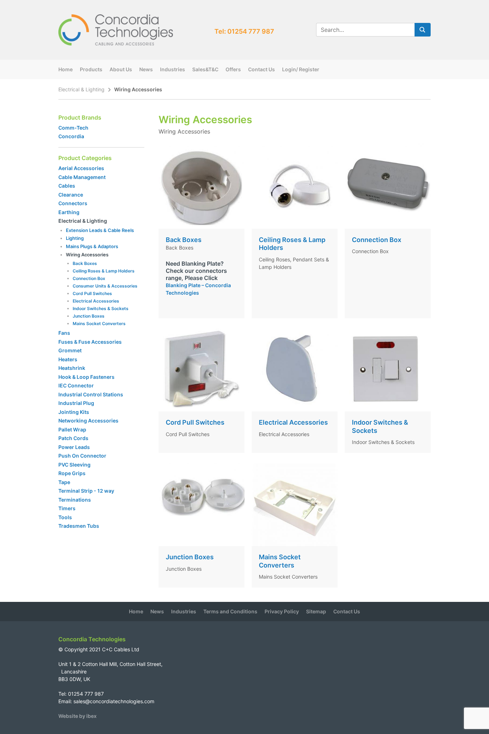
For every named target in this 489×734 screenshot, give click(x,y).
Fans (64, 333)
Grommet (70, 350)
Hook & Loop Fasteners (86, 377)
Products (91, 69)
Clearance (70, 195)
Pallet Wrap (72, 429)
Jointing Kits (73, 412)
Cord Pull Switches (92, 293)
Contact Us (261, 69)
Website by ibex (77, 716)
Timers (67, 508)
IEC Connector (76, 385)
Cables (66, 186)
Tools (65, 517)
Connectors (72, 203)
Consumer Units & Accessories (105, 286)
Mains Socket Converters (99, 323)
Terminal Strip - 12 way (86, 491)
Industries (172, 69)
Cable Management (82, 177)
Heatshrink (71, 368)
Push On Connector (82, 456)
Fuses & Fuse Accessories (90, 342)
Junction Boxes (89, 316)
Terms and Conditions (230, 611)
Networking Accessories (88, 420)
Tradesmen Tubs (78, 526)
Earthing (68, 212)
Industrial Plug (76, 403)
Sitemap (316, 611)
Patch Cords (73, 438)
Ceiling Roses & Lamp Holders (104, 271)
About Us (121, 69)
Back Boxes (85, 263)
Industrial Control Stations (90, 394)
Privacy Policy (282, 611)
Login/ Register (300, 69)
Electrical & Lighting (81, 89)
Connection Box (89, 278)
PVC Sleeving (74, 465)
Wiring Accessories (87, 254)
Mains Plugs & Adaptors (92, 246)
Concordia (71, 136)
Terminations (74, 500)
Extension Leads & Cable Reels (100, 230)
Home (65, 69)
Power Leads (74, 447)
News (146, 69)
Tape (64, 482)
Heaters (67, 359)
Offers (233, 69)
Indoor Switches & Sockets (101, 308)
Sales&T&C (205, 69)
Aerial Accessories (81, 168)
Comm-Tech (73, 128)
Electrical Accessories (96, 301)
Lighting (75, 238)
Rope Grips (72, 473)
